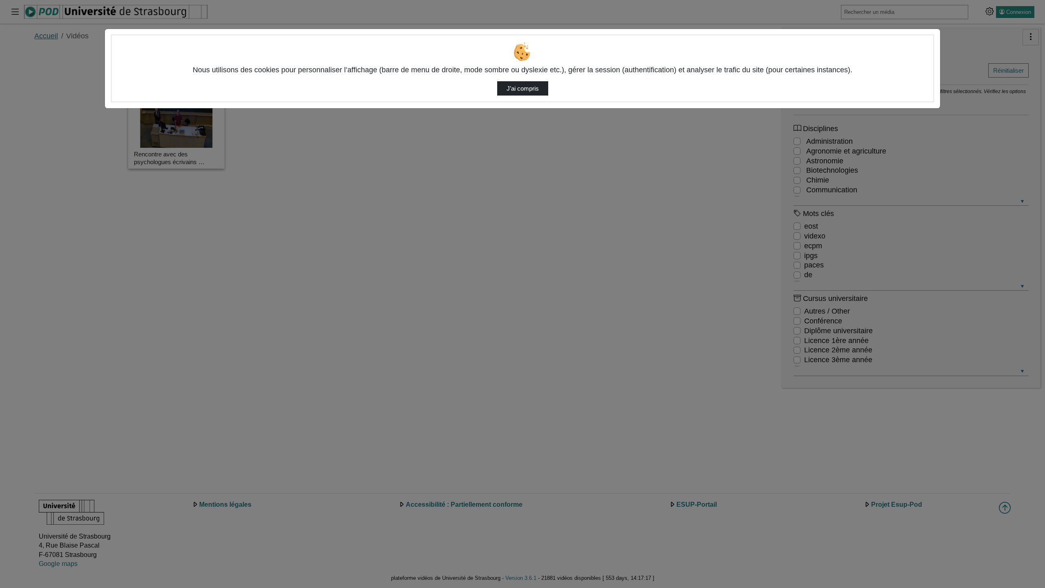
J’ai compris (523, 88)
